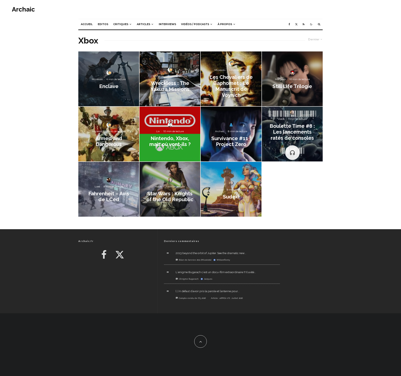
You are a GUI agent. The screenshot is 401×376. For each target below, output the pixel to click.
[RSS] (303, 24)
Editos (103, 24)
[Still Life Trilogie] (292, 78)
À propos (225, 24)
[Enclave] (108, 78)
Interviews (167, 24)
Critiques (120, 24)
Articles (143, 24)
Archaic (23, 9)
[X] (296, 24)
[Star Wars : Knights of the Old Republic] (170, 189)
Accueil (87, 24)
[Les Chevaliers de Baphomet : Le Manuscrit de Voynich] (231, 78)
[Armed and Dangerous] (108, 134)
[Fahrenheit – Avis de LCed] (108, 189)
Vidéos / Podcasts (195, 24)
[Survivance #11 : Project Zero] (231, 134)
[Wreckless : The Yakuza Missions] (170, 78)
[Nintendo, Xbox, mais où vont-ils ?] (170, 134)
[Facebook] (289, 24)
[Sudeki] (231, 189)
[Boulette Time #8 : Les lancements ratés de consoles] (292, 134)
